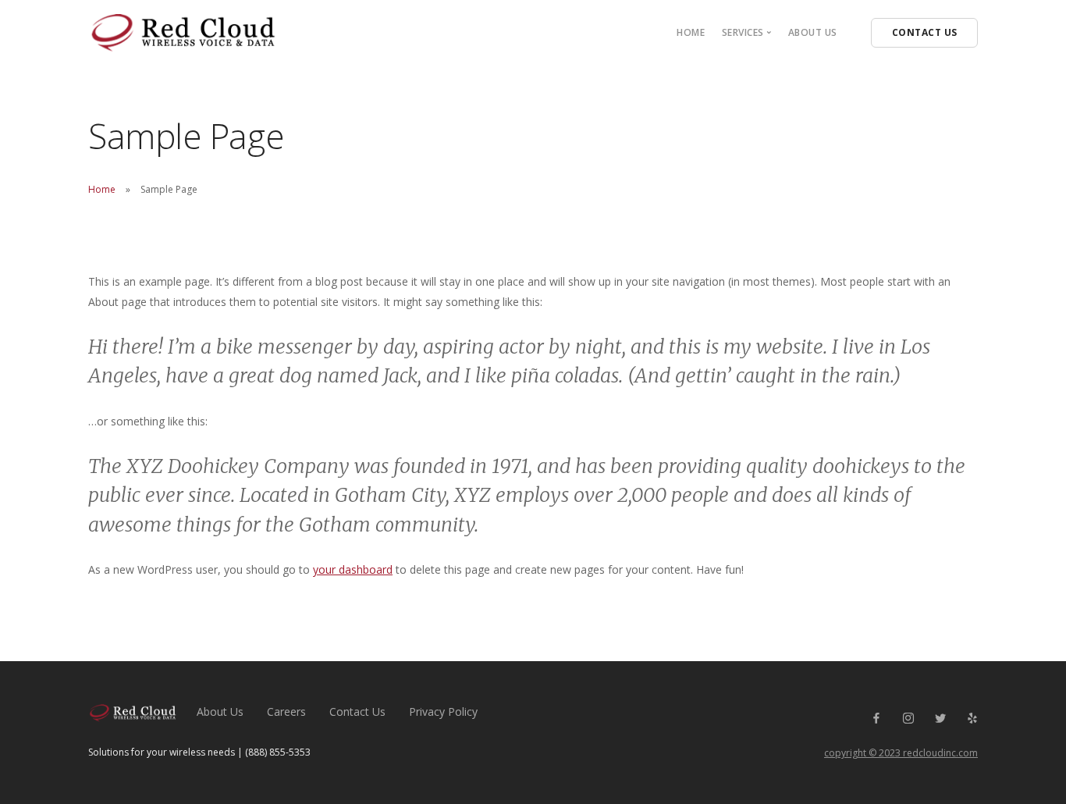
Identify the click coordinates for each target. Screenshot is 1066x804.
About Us (812, 32)
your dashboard (353, 569)
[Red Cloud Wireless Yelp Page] (972, 718)
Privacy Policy (443, 711)
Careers (286, 711)
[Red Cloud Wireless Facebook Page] (876, 718)
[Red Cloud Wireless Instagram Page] (908, 718)
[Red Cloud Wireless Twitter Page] (940, 718)
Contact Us (357, 711)
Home (691, 32)
